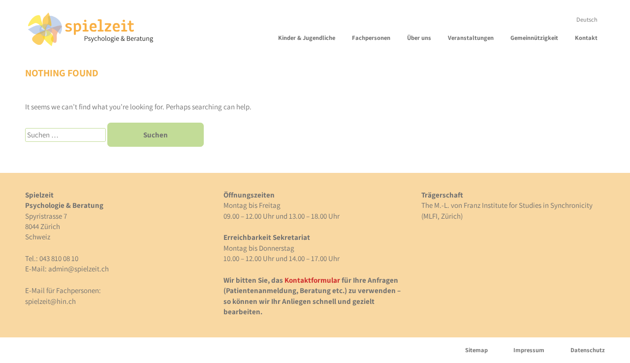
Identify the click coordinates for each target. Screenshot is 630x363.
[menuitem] (587, 19)
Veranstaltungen (471, 37)
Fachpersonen (371, 37)
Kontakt (586, 37)
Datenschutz (587, 350)
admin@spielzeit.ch (78, 268)
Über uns (419, 37)
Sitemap (476, 350)
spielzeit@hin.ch (50, 301)
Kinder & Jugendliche (306, 37)
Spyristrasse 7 (46, 216)
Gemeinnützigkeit (534, 37)
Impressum (528, 350)
